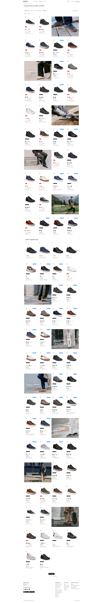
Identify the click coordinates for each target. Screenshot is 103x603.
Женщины (35, 1)
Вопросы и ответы (57, 593)
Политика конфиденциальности (75, 585)
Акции (56, 588)
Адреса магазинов (57, 585)
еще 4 (59, 52)
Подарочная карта (73, 587)
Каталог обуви (57, 595)
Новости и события (66, 585)
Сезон (29, 10)
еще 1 (31, 97)
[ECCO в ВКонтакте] (27, 589)
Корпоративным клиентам (58, 592)
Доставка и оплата (58, 586)
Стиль (35, 10)
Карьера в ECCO (66, 586)
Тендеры (65, 588)
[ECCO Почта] (29, 589)
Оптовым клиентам (66, 587)
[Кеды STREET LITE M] (45, 251)
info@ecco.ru (25, 585)
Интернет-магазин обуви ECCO (29, 600)
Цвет (32, 10)
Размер (25, 10)
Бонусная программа (74, 586)
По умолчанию (75, 10)
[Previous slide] (26, 250)
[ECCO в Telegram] (24, 589)
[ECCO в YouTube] (25, 589)
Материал (39, 10)
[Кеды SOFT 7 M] (58, 251)
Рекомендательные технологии (75, 588)
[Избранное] (73, 1)
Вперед (54, 576)
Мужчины (41, 1)
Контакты (56, 594)
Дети (45, 1)
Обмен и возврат (57, 587)
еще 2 (31, 52)
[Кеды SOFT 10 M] (31, 251)
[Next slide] (77, 250)
